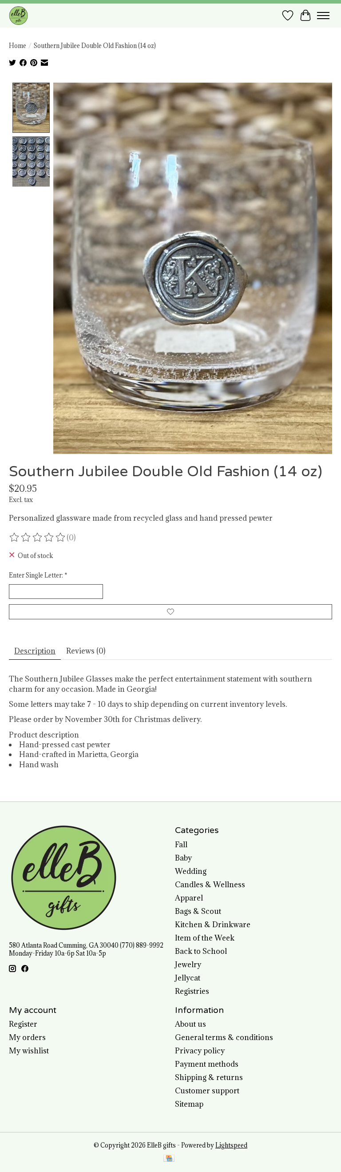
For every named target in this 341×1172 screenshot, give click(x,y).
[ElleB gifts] (18, 15)
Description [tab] (35, 651)
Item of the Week (204, 938)
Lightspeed (231, 1145)
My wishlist (29, 1051)
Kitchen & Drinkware (212, 924)
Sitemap (189, 1104)
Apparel (189, 898)
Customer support (207, 1091)
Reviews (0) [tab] (85, 651)
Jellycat (187, 978)
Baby (183, 858)
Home (17, 46)
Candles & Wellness (210, 884)
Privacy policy (200, 1051)
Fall (181, 844)
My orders (27, 1037)
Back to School (201, 951)
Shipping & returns (209, 1077)
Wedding (190, 871)
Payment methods (206, 1064)
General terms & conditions (224, 1037)
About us (190, 1024)
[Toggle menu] (323, 15)
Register (23, 1024)
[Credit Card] (168, 1159)
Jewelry (188, 964)
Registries (192, 991)
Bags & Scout (198, 911)
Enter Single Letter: (38, 575)
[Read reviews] (38, 537)
